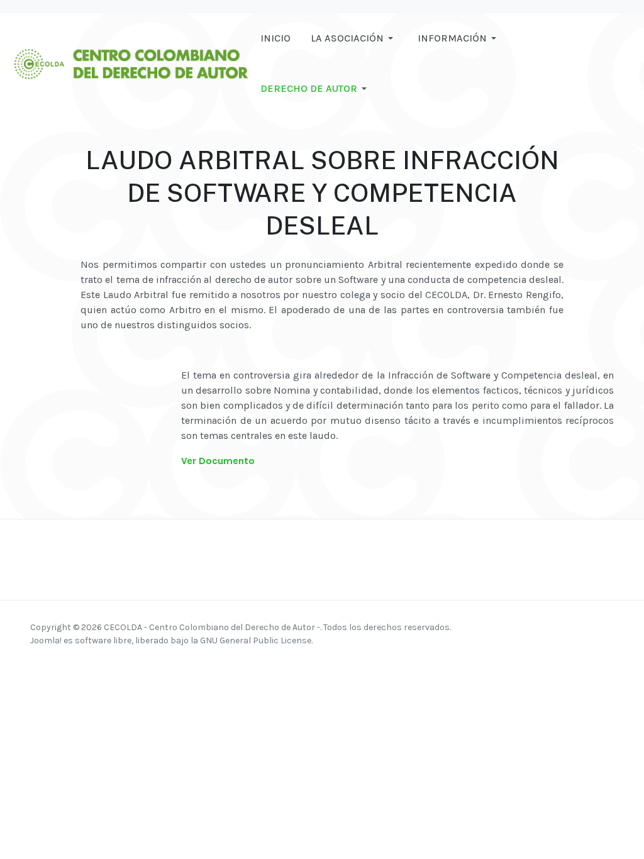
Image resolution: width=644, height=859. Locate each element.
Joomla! (46, 640)
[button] (354, 38)
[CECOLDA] (130, 63)
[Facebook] (491, 627)
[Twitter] (539, 627)
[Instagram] (507, 627)
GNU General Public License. (256, 640)
